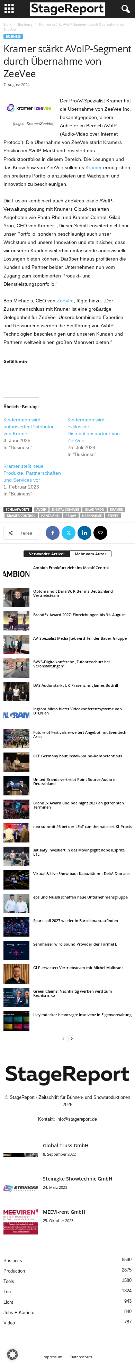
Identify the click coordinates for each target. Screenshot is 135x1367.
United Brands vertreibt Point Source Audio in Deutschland (75, 781)
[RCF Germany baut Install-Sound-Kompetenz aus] (16, 762)
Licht (8, 1302)
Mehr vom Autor (90, 553)
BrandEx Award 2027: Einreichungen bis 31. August (79, 614)
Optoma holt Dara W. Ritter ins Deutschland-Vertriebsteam (73, 593)
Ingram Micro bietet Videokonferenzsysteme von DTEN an (77, 711)
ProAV (70, 515)
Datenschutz (81, 1356)
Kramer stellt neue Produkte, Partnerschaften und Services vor (32, 473)
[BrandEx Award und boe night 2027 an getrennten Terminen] (16, 809)
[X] (68, 533)
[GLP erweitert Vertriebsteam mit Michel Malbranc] (16, 974)
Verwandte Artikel (46, 553)
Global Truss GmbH (66, 1145)
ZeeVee (65, 300)
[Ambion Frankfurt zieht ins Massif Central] (16, 574)
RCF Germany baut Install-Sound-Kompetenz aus (77, 755)
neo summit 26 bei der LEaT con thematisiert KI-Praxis (82, 826)
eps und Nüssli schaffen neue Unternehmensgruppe (80, 897)
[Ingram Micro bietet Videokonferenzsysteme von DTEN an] (16, 715)
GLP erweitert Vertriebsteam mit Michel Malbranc (78, 967)
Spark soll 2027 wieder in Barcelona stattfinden (75, 920)
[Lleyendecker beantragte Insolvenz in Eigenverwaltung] (16, 1021)
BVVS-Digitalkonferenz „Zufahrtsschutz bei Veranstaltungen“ (71, 663)
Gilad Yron (94, 509)
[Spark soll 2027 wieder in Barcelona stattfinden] (16, 927)
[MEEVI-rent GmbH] (20, 1221)
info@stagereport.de (76, 1119)
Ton (7, 1291)
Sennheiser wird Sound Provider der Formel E (75, 944)
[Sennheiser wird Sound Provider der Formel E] (16, 950)
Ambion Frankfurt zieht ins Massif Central (71, 567)
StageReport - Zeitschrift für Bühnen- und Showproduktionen (70, 1097)
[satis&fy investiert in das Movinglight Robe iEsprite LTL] (16, 856)
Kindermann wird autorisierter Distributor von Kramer (28, 426)
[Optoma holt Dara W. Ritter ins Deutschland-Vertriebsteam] (16, 597)
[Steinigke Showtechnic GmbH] (20, 1188)
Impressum (52, 1356)
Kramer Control (21, 515)
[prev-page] (63, 1038)
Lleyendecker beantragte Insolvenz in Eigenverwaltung (82, 1014)
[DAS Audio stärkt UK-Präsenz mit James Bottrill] (16, 691)
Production (14, 1271)
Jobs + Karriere (18, 1312)
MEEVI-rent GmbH (64, 1212)
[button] (12, 1354)
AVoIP (41, 509)
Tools (8, 1281)
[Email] (100, 533)
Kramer (93, 167)
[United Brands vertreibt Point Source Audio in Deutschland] (16, 785)
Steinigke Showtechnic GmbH (77, 1178)
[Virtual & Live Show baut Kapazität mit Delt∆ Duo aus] (16, 880)
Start (7, 24)
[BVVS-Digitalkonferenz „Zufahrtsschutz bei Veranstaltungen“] (16, 668)
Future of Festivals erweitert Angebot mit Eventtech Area (79, 734)
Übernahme (92, 515)
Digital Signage (65, 509)
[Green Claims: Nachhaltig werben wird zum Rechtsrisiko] (16, 997)
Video (9, 1322)
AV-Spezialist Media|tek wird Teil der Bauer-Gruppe (80, 638)
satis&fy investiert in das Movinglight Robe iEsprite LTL (79, 852)
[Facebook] (53, 533)
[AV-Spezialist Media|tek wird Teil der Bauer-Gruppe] (16, 644)
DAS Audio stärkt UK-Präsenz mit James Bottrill (75, 685)
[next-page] (71, 1038)
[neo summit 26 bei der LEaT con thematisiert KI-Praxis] (16, 832)
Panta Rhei (50, 515)
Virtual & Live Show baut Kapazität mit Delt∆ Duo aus (81, 873)
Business (25, 24)
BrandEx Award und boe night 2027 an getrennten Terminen (78, 805)
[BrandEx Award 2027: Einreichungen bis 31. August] (16, 621)
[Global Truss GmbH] (20, 1155)
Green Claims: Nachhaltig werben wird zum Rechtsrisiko (72, 993)
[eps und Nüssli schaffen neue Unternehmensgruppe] (16, 903)
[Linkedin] (84, 533)
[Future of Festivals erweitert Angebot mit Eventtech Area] (16, 738)
